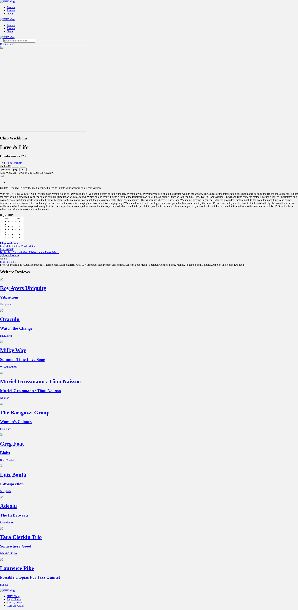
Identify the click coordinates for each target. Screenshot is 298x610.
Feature (11, 7)
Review (11, 10)
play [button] (15, 169)
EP (30, 252)
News (10, 13)
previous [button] (5, 169)
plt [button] (2, 176)
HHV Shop (13, 596)
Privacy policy (15, 602)
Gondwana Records (43, 252)
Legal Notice (14, 599)
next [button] (23, 169)
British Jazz (6, 252)
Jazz (11, 44)
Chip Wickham (21, 252)
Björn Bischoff (8, 261)
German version (15, 605)
